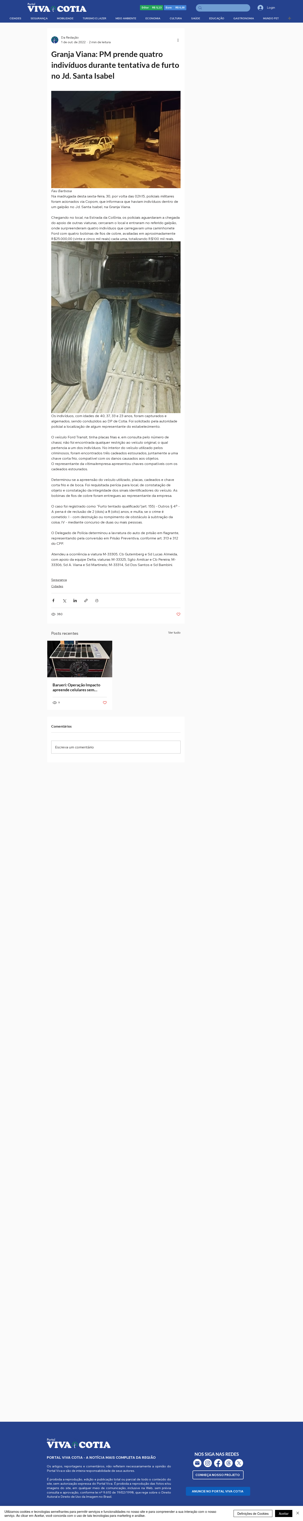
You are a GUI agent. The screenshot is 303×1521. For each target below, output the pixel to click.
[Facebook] (218, 1463)
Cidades (57, 586)
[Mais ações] (178, 40)
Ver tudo (174, 633)
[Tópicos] (228, 1463)
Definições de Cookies (253, 1513)
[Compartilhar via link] (86, 600)
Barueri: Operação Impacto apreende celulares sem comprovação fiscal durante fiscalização (77, 687)
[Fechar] (297, 1513)
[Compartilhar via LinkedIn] (75, 600)
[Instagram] (208, 1463)
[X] (239, 1463)
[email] (197, 1463)
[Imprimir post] (97, 600)
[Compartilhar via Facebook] (53, 600)
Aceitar (284, 1513)
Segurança (59, 580)
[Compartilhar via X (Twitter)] (64, 600)
